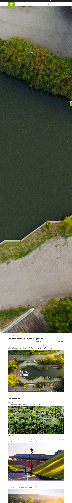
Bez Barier (34, 4)
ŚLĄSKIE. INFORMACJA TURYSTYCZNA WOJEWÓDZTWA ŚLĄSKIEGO (18, 0)
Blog (50, 4)
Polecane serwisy (57, 4)
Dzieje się (46, 4)
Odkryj (17, 4)
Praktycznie (40, 4)
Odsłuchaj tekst (61, 341)
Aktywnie (22, 4)
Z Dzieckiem (28, 4)
